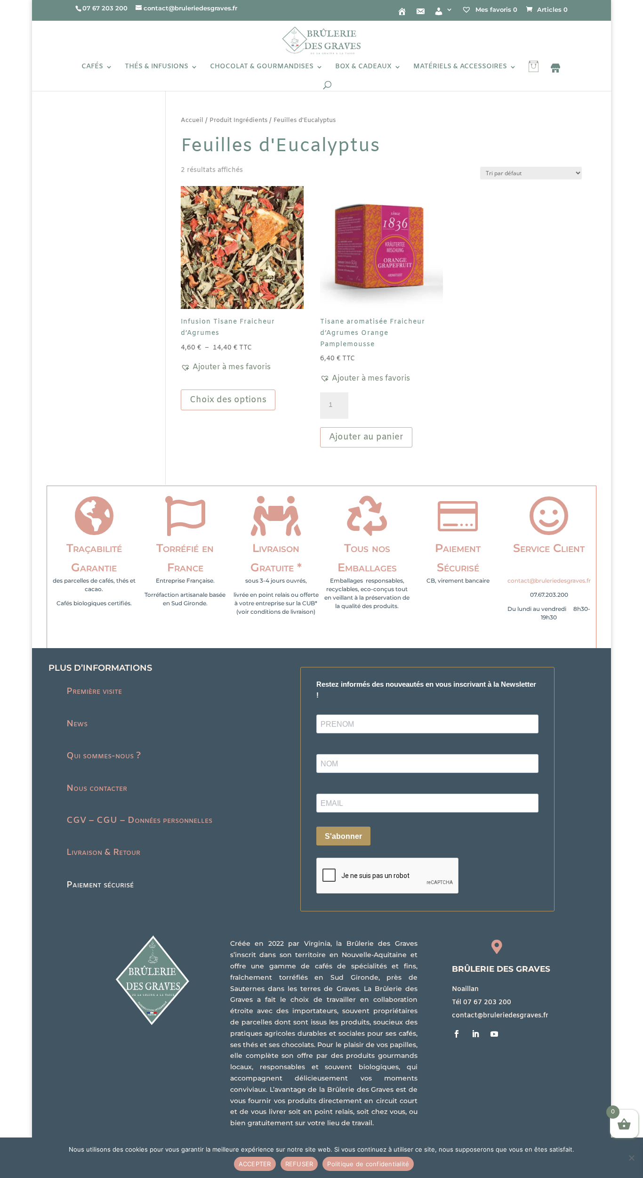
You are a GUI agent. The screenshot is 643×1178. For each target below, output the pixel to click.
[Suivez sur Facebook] (456, 1033)
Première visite (94, 691)
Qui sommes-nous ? (103, 756)
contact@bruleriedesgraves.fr (549, 580)
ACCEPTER (255, 1164)
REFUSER (299, 1164)
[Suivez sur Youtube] (494, 1033)
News (77, 724)
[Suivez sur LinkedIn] (475, 1033)
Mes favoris (495, 9)
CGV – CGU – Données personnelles (139, 820)
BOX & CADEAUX (363, 67)
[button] (226, 367)
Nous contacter (96, 788)
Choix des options (228, 400)
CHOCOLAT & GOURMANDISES (261, 67)
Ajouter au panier (366, 437)
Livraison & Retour (103, 852)
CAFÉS (92, 67)
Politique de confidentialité (368, 1164)
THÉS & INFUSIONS (156, 67)
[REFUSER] (631, 1157)
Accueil (192, 120)
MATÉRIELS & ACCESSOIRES (460, 67)
